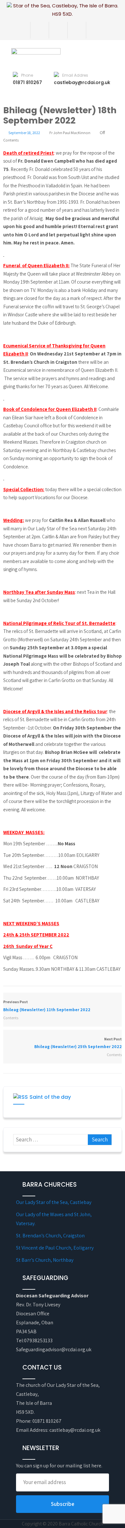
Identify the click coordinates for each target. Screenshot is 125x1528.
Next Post (78, 1043)
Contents (11, 140)
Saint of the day (50, 1097)
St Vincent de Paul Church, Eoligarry (55, 1247)
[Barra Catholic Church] (49, 51)
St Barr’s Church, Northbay (44, 1260)
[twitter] (56, 30)
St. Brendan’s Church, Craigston (50, 1235)
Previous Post (46, 1005)
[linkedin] (93, 30)
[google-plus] (74, 30)
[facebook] (37, 30)
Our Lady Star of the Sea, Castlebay (53, 1202)
